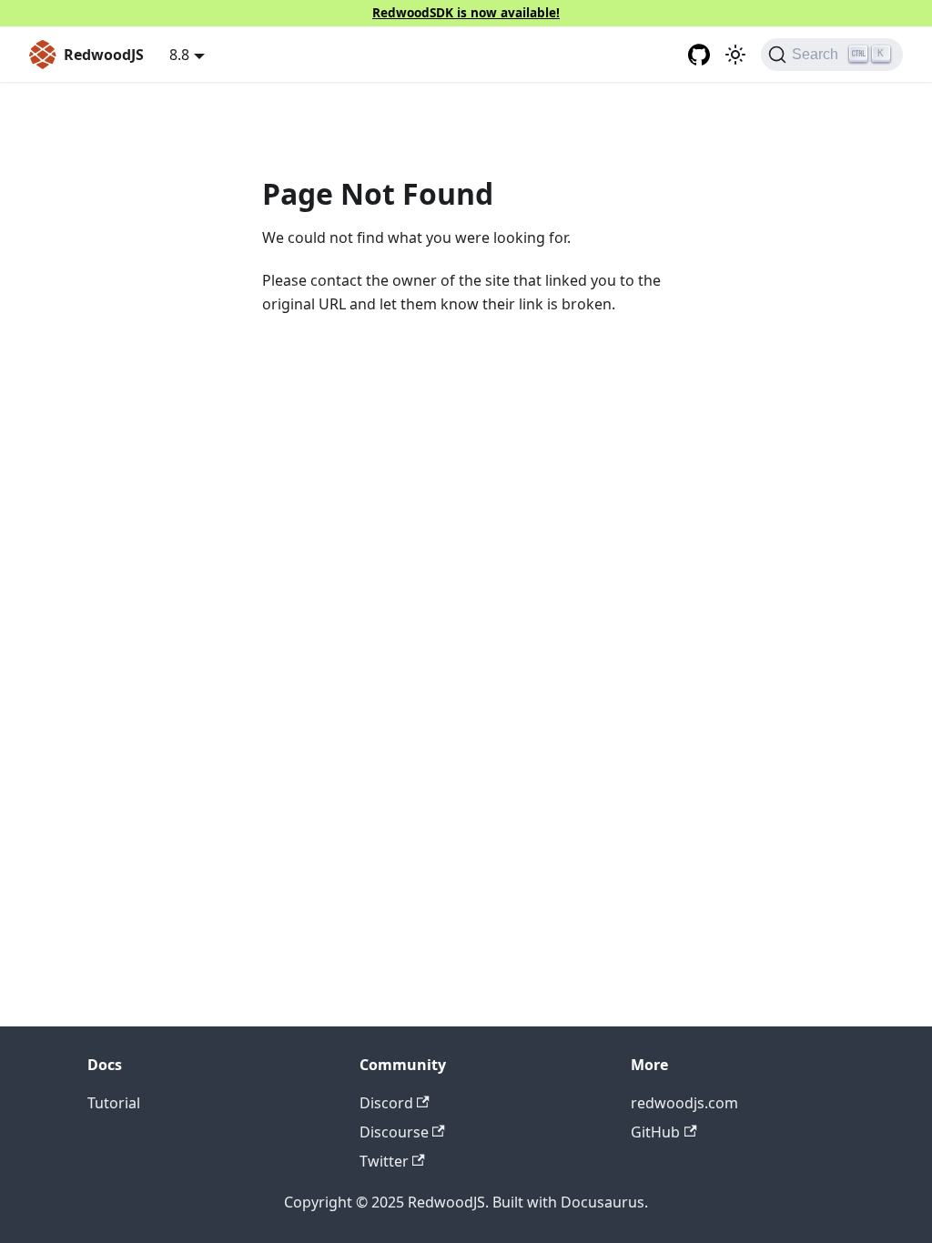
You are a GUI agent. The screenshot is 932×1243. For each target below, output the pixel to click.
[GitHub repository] (699, 54)
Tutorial (113, 1103)
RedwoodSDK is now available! (466, 12)
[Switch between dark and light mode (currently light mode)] (735, 54)
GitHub (655, 1132)
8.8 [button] (179, 55)
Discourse (394, 1132)
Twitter (384, 1161)
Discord (386, 1103)
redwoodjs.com (684, 1103)
